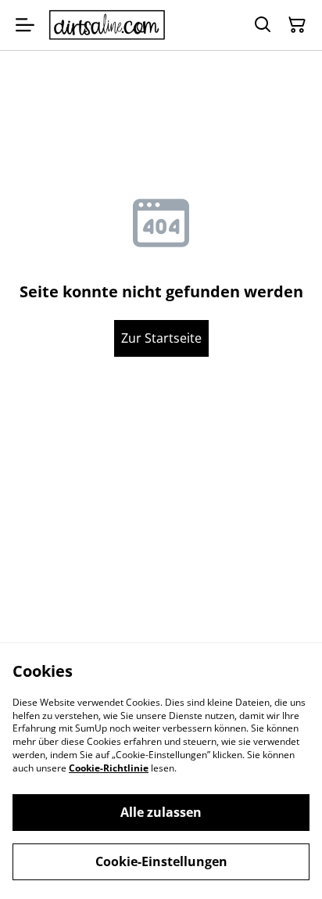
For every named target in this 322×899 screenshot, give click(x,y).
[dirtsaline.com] (107, 25)
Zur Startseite (161, 338)
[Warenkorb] (297, 25)
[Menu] (25, 25)
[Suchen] (262, 25)
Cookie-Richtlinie (108, 768)
